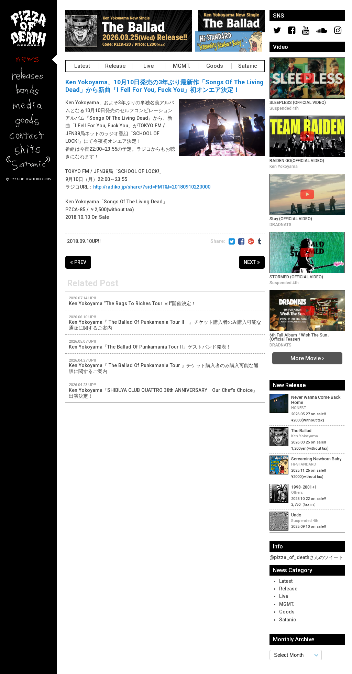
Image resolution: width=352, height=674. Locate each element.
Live (148, 65)
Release (115, 65)
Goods (214, 65)
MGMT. (181, 65)
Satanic (247, 65)
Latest (82, 65)
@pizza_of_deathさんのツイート (306, 557)
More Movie (306, 358)
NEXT (250, 262)
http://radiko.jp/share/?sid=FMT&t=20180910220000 (151, 186)
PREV (79, 262)
